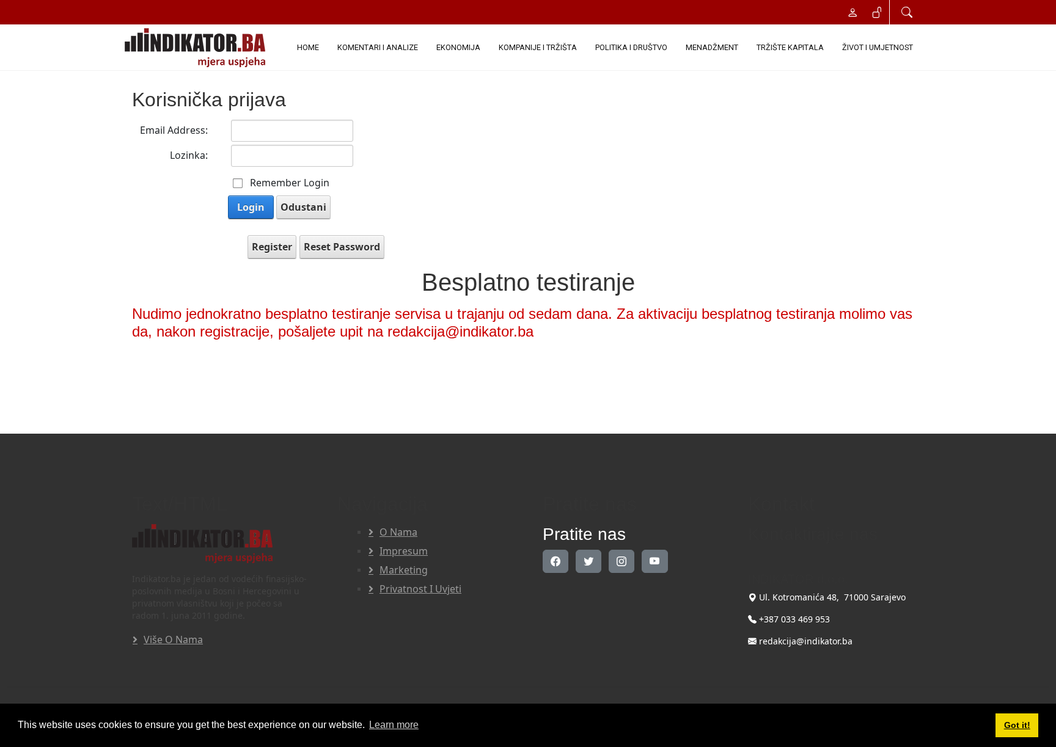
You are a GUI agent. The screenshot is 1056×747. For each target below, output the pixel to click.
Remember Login (289, 182)
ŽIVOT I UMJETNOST (877, 47)
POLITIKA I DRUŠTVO (631, 47)
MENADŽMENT (712, 47)
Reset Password (342, 246)
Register (272, 246)
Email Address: (174, 130)
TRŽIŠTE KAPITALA (790, 47)
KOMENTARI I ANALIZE (377, 47)
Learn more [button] (394, 725)
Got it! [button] (1017, 725)
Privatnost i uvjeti (420, 589)
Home (308, 47)
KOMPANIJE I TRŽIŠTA (538, 47)
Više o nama (173, 639)
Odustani (303, 207)
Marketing (404, 570)
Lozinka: (189, 155)
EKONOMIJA (458, 47)
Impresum (404, 551)
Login (251, 207)
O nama (398, 532)
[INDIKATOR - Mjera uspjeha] (197, 47)
